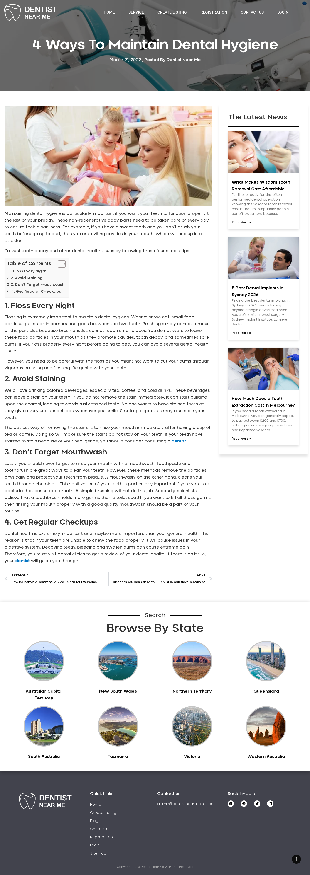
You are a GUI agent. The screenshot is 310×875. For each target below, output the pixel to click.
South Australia (44, 757)
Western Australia (266, 757)
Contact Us (252, 12)
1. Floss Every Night (28, 271)
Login (282, 12)
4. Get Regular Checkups (36, 291)
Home (109, 12)
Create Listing (172, 12)
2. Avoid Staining (27, 278)
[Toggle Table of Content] (59, 264)
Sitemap (98, 853)
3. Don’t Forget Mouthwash (37, 285)
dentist (179, 441)
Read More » (241, 222)
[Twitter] (257, 803)
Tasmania (118, 757)
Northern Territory (192, 691)
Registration (213, 12)
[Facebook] (231, 803)
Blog (94, 821)
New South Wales (118, 691)
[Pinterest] (244, 803)
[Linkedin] (270, 803)
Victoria (192, 757)
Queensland (266, 691)
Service (136, 12)
